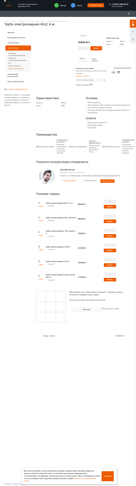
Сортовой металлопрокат (16, 37)
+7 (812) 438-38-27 (120, 4)
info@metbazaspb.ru (70, 181)
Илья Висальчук (67, 170)
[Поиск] (129, 14)
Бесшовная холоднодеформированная (17, 59)
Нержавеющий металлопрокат (12, 75)
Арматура (10, 32)
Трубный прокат (13, 48)
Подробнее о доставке (83, 76)
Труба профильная (14, 66)
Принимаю (108, 476)
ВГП (9, 63)
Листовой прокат (13, 43)
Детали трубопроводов (15, 81)
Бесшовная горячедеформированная (16, 54)
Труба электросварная (15, 68)
